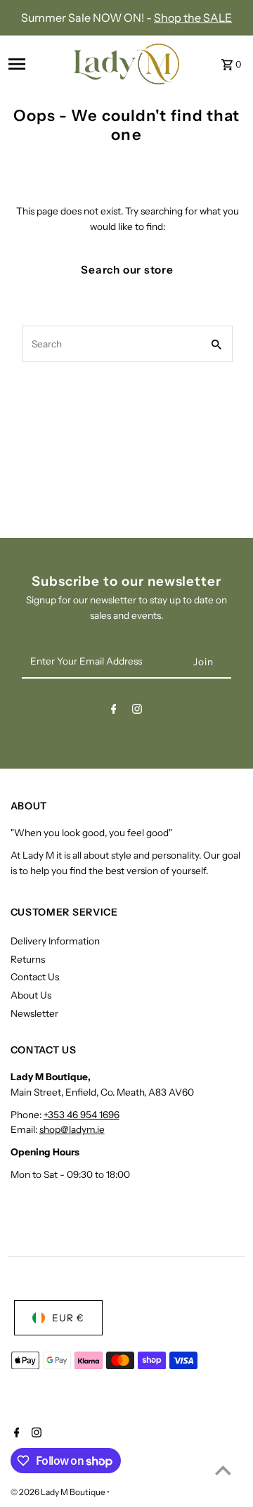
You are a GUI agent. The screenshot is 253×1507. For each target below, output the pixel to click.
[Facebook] (114, 711)
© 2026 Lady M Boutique (59, 1492)
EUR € (68, 1317)
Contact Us (35, 976)
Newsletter (34, 1013)
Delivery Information (55, 941)
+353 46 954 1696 (81, 1114)
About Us (31, 995)
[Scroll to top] (223, 1470)
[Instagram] (137, 711)
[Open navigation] (36, 64)
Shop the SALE (193, 18)
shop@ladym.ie (72, 1129)
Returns (28, 959)
